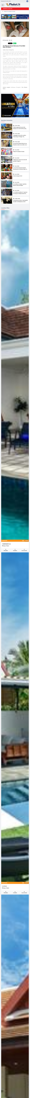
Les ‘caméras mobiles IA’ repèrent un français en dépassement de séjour (20, 192)
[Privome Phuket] (15, 105)
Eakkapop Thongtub (15, 87)
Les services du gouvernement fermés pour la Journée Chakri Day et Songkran (20, 168)
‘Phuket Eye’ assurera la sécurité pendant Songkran (14, 11)
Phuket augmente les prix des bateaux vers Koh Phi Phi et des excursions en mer (19, 127)
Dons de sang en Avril (17, 175)
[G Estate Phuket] (15, 16)
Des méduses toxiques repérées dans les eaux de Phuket (19, 184)
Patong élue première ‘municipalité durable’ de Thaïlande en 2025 (20, 200)
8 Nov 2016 (6, 40)
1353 (11, 40)
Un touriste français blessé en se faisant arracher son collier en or (20, 143)
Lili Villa (4, 886)
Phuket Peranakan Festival (18, 150)
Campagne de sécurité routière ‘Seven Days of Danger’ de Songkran (19, 135)
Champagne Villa (6, 543)
